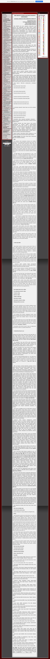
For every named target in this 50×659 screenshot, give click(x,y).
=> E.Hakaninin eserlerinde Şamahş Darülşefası (7, 56)
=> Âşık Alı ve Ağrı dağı (6, 85)
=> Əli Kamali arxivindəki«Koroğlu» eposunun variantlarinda (6, 28)
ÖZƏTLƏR (4, 125)
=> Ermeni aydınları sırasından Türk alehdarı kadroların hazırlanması (6, 59)
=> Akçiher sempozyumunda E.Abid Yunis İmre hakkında (7, 63)
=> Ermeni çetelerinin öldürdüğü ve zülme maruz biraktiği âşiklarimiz (7, 118)
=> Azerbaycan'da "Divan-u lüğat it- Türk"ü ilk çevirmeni (7, 55)
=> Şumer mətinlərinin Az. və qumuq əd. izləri (7, 33)
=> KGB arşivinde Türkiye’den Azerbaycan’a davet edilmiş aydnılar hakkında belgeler (7, 102)
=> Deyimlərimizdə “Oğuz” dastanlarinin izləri (6, 30)
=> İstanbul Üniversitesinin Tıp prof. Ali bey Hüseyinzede (7, 66)
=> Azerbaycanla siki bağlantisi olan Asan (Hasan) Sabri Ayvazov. (7, 97)
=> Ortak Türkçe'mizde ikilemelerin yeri (6, 79)
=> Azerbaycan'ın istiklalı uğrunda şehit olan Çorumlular (7, 68)
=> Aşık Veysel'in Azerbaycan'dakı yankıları (6, 81)
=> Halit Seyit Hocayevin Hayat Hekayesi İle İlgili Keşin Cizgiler (7, 115)
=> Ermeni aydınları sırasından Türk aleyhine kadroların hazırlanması (6, 36)
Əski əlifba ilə (5, 137)
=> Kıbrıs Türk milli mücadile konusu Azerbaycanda (7, 49)
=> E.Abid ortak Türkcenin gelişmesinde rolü (7, 69)
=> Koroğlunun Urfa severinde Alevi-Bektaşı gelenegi (7, 62)
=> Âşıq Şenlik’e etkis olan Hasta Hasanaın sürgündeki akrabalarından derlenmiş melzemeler (7, 87)
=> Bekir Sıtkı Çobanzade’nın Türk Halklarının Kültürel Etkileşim (7, 92)
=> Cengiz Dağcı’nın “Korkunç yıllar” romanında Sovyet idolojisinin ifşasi (7, 109)
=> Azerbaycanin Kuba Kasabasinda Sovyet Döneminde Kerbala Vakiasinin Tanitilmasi (7, 99)
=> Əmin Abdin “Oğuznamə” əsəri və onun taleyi (7, 107)
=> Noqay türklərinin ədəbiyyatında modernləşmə (7, 34)
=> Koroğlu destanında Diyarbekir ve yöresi (6, 60)
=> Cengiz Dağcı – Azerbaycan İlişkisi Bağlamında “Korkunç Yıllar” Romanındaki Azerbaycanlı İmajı (7, 121)
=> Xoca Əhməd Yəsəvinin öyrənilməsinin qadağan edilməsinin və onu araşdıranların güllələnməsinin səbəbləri (7, 105)
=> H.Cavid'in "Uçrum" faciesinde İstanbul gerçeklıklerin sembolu (6, 73)
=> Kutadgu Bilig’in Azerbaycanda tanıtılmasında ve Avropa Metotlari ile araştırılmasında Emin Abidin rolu (7, 112)
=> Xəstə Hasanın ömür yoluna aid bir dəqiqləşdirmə (7, 26)
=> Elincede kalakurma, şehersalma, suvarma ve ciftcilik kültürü (6, 51)
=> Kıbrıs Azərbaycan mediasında (6, 44)
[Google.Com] (7, 142)
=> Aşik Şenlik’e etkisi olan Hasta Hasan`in (7, 90)
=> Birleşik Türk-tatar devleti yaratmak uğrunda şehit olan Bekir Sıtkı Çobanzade (7, 94)
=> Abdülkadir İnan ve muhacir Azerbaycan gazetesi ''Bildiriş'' (7, 40)
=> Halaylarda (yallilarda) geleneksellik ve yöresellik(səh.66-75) (6, 124)
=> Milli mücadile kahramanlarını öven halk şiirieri (6, 53)
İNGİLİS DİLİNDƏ (5, 138)
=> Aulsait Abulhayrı (6, 38)
